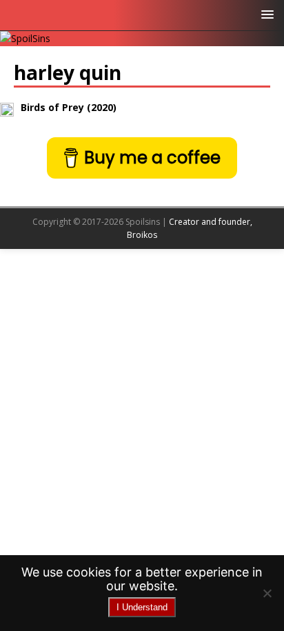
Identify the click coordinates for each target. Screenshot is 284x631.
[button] (265, 13)
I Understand (142, 607)
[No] (267, 593)
